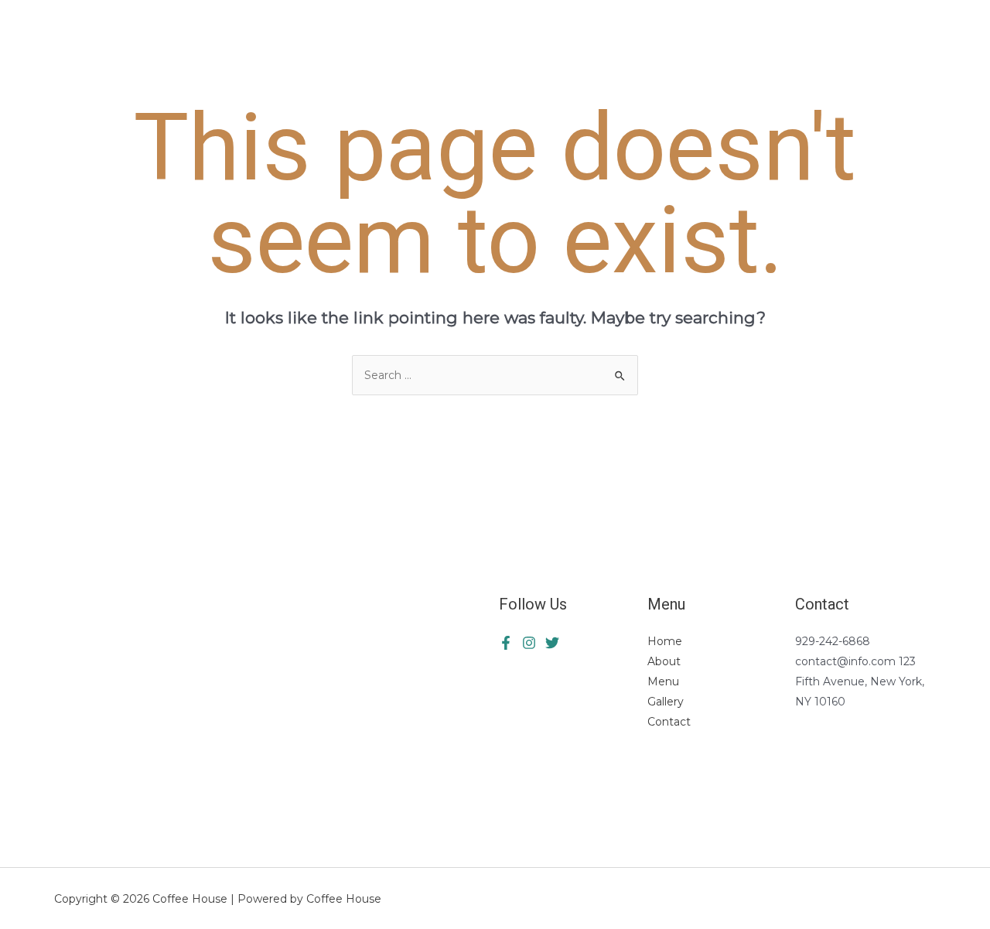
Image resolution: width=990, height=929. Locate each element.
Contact (669, 722)
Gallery (665, 702)
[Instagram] (552, 643)
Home (664, 641)
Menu (663, 681)
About (664, 661)
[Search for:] (495, 375)
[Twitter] (529, 643)
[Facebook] (506, 643)
